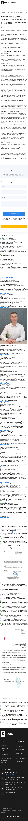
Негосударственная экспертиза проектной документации (6, 761)
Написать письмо (9, 795)
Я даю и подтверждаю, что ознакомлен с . (14, 219)
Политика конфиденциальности (8, 808)
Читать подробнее (4, 293)
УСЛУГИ (3, 741)
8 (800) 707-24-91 (11, 772)
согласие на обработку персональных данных (15, 218)
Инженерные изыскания (4, 755)
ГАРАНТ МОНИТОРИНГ (15, 816)
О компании (19, 744)
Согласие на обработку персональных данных (11, 810)
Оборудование (19, 756)
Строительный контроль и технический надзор (6, 750)
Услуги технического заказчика (6, 744)
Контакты (18, 763)
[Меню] (25, 2)
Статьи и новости (20, 758)
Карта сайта (3, 812)
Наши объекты (19, 746)
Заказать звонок (9, 774)
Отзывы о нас (19, 761)
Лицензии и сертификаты (19, 752)
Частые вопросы (20, 749)
